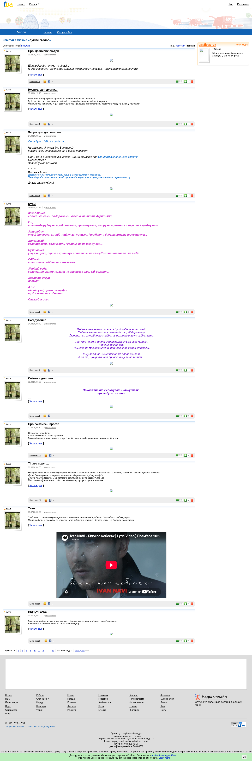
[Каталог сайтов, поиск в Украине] (238, 723)
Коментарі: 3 (34, 370)
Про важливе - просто (43, 424)
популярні (26, 45)
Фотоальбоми (136, 702)
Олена (217, 49)
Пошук (70, 695)
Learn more (164, 758)
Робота (40, 695)
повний (191, 45)
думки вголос (50, 55)
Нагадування (37, 320)
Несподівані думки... (43, 89)
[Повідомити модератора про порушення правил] (192, 81)
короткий (180, 45)
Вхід (231, 4)
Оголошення (42, 699)
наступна (80, 650)
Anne (8, 51)
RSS (7, 699)
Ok (244, 757)
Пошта (8, 695)
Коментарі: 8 (34, 604)
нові (17, 45)
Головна (21, 4)
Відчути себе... (38, 612)
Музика (102, 710)
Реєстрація (243, 4)
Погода (71, 699)
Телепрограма (136, 699)
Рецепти (71, 710)
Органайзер (11, 710)
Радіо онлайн (214, 696)
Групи (163, 710)
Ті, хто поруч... (38, 463)
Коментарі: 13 (35, 500)
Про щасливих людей (43, 51)
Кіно (162, 706)
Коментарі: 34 (35, 641)
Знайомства (207, 44)
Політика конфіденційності (41, 726)
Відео (8, 706)
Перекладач (11, 702)
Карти (101, 706)
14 (53, 650)
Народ (39, 702)
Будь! (32, 203)
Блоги (163, 702)
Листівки (71, 706)
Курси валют (167, 699)
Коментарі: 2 (34, 312)
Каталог (133, 695)
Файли (39, 710)
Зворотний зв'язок (14, 726)
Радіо (8, 713)
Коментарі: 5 (34, 81)
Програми (103, 695)
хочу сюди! (242, 44)
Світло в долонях (40, 378)
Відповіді (134, 710)
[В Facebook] (49, 81)
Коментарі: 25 (35, 455)
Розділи (33, 4)
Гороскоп (103, 699)
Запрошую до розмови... (45, 132)
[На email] (45, 81)
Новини (133, 706)
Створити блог (64, 32)
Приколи (71, 702)
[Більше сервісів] (52, 81)
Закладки (165, 695)
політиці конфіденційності (165, 755)
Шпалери (41, 706)
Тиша (31, 508)
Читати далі (35, 74)
